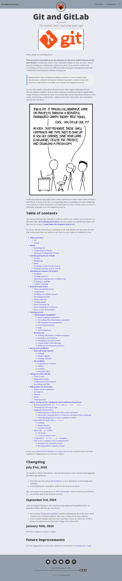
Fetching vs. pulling (42, 281)
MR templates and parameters (50, 322)
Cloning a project (41, 276)
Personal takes (44, 371)
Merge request (44, 356)
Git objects (38, 392)
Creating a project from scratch (47, 266)
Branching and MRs (42, 384)
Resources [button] (111, 4)
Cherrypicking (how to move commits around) (57, 417)
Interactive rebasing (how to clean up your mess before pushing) (64, 415)
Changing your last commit (49, 340)
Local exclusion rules (47, 435)
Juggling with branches (43, 410)
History (37, 394)
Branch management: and (58, 405)
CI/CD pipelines (44, 330)
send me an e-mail (83, 546)
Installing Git (39, 248)
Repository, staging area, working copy (50, 279)
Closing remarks (44, 358)
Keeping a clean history (47, 338)
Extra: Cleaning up (41, 304)
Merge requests (40, 299)
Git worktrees (56, 481)
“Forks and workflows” (50, 513)
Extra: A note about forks (44, 310)
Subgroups (38, 261)
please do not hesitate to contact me (51, 451)
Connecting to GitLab (43, 250)
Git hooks (42, 433)
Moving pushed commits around (51, 446)
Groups (37, 258)
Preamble (38, 274)
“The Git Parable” (63, 491)
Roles (36, 263)
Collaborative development (45, 382)
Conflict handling (41, 284)
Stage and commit (41, 379)
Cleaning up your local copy (45, 407)
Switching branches (42, 297)
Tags (40, 328)
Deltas (36, 397)
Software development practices (51, 346)
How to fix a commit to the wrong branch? (51, 441)
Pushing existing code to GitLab (47, 268)
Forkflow (41, 369)
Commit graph (40, 302)
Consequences (40, 400)
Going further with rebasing (49, 343)
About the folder (43, 430)
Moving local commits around (50, 443)
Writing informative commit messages (53, 335)
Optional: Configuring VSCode (46, 253)
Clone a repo (39, 376)
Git (35, 240)
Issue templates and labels (49, 317)
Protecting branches (46, 325)
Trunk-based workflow (47, 364)
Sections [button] (99, 4)
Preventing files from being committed (53, 320)
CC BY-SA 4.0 (75, 570)
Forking (41, 353)
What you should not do (44, 289)
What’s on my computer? (44, 389)
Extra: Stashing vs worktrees (45, 307)
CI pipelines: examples (50, 438)
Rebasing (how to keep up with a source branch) (57, 412)
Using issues (39, 292)
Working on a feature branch (46, 294)
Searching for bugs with (49, 420)
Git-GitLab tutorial (10, 4)
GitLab (36, 243)
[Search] (119, 4)
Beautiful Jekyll (65, 575)
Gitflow (41, 366)
